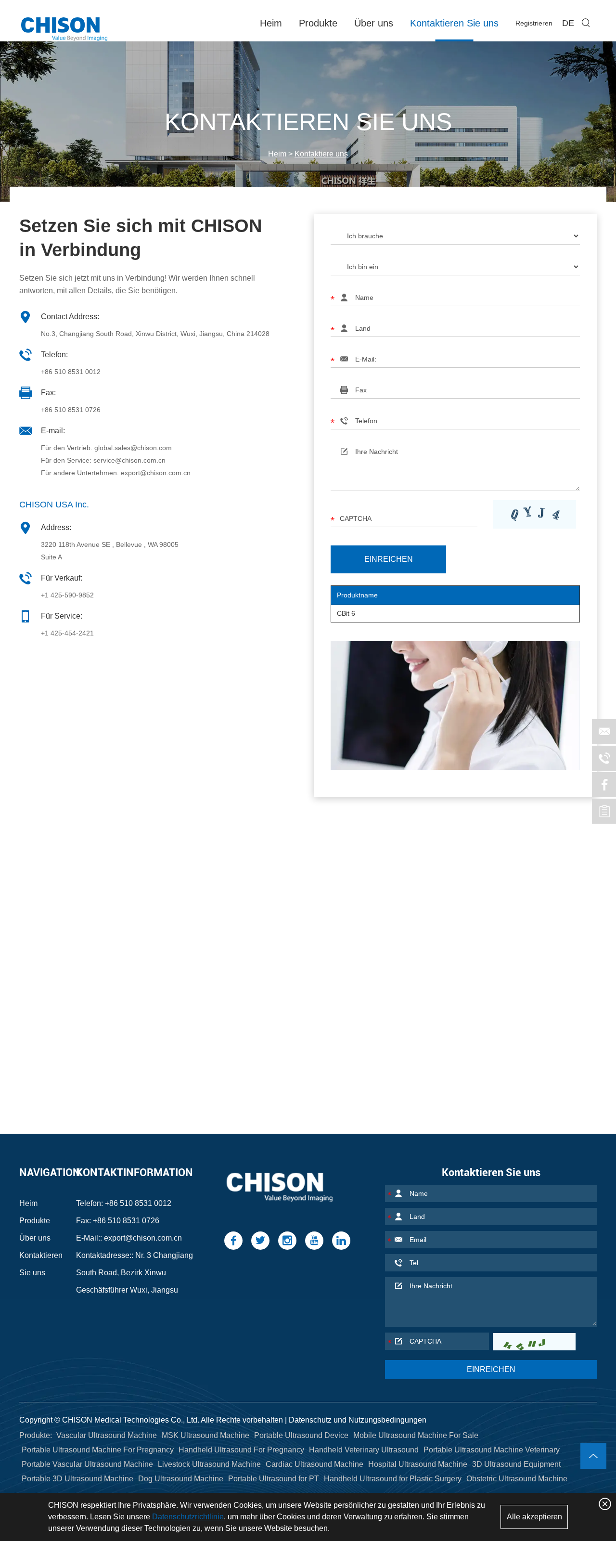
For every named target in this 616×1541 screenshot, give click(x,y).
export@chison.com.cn (156, 473)
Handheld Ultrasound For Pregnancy (241, 1450)
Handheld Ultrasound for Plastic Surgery (393, 1479)
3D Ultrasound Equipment (516, 1464)
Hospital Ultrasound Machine (417, 1464)
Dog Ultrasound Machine (180, 1479)
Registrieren (533, 23)
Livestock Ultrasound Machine (209, 1464)
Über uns (373, 23)
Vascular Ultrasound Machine (106, 1435)
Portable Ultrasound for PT (273, 1479)
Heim (271, 23)
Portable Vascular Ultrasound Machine (87, 1464)
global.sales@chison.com (133, 448)
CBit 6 (346, 613)
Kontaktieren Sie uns (454, 23)
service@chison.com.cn (129, 460)
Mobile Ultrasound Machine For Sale (415, 1435)
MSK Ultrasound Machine (205, 1435)
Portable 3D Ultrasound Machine (77, 1479)
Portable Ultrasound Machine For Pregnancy (98, 1450)
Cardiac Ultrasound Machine (314, 1464)
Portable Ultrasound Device (301, 1435)
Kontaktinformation (134, 1172)
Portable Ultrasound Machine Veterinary (492, 1450)
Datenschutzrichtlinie (188, 1517)
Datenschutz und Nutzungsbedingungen (357, 1420)
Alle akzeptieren (534, 1517)
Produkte (318, 23)
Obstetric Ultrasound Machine (516, 1479)
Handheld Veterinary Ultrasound (364, 1450)
